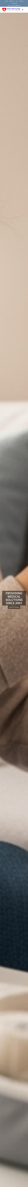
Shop (7, 1)
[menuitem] (14, 3)
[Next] (24, 600)
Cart (17, 1)
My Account (11, 1)
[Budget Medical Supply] (11, 10)
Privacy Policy (14, 3)
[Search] (15, 10)
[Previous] (3, 600)
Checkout (21, 1)
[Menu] (19, 9)
